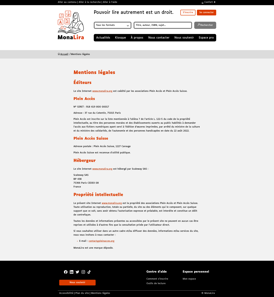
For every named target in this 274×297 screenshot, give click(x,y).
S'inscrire (188, 12)
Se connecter (206, 12)
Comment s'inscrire (157, 279)
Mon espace (189, 279)
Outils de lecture (156, 283)
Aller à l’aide (110, 2)
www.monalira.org (102, 91)
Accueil (64, 54)
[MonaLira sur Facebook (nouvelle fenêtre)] (66, 272)
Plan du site (82, 293)
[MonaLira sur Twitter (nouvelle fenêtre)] (77, 272)
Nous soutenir (77, 282)
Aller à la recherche (90, 2)
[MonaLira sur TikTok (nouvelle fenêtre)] (89, 272)
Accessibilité (66, 293)
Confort (210, 2)
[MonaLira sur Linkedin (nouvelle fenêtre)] (71, 272)
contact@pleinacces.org (101, 241)
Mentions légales (100, 293)
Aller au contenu (67, 2)
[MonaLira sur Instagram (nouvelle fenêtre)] (83, 272)
